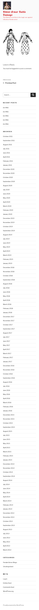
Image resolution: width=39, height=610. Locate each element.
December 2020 (8, 169)
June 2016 (6, 390)
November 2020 (8, 173)
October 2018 (8, 276)
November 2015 (8, 419)
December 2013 (8, 513)
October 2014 (8, 472)
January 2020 (7, 214)
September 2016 (9, 378)
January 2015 (7, 460)
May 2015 (6, 443)
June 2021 (6, 153)
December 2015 (8, 415)
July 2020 (6, 190)
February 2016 (8, 407)
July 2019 (6, 239)
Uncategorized (8, 566)
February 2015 (8, 456)
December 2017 (8, 317)
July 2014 (6, 484)
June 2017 (6, 341)
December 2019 (8, 218)
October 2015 (8, 423)
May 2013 (6, 542)
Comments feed (8, 587)
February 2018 (8, 308)
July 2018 (6, 288)
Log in (5, 579)
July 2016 (6, 386)
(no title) (5, 108)
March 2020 (7, 206)
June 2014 (6, 488)
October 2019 (8, 226)
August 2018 (7, 284)
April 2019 (6, 251)
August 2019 (7, 235)
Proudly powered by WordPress (13, 605)
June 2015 (6, 439)
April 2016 (6, 398)
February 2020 (8, 210)
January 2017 (7, 362)
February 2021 (8, 161)
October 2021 (8, 136)
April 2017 (6, 349)
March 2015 (7, 452)
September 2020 (9, 181)
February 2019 (8, 259)
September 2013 (9, 525)
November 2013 (8, 517)
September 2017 (9, 329)
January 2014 (7, 509)
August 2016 (7, 382)
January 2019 (7, 263)
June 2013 (6, 538)
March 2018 (7, 304)
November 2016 (8, 370)
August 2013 (7, 529)
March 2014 (7, 501)
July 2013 (6, 534)
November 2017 (8, 321)
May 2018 (6, 296)
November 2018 (8, 272)
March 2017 (7, 353)
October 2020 (8, 177)
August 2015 (7, 431)
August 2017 (7, 333)
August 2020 (7, 186)
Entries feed (7, 583)
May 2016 (6, 394)
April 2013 (6, 546)
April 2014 (6, 497)
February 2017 (8, 357)
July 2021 (6, 149)
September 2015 (9, 427)
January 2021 (7, 165)
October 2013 (8, 521)
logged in (15, 68)
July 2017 (6, 337)
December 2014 (8, 464)
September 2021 (9, 140)
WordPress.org (8, 591)
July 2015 (6, 435)
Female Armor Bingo (10, 562)
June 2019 (6, 243)
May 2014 (6, 493)
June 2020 (6, 194)
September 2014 (9, 476)
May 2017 (6, 345)
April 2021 (6, 157)
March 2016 (7, 402)
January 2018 (7, 312)
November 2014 (8, 468)
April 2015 (6, 448)
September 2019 (9, 231)
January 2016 (7, 411)
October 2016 (8, 374)
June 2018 (6, 292)
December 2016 (8, 366)
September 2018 (9, 280)
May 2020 (6, 198)
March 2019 (7, 255)
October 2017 (8, 325)
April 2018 (6, 300)
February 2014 (8, 505)
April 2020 (6, 202)
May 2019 (6, 247)
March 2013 (7, 550)
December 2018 (8, 267)
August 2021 (7, 145)
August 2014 (7, 480)
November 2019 (8, 222)
